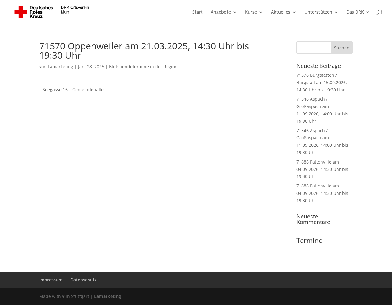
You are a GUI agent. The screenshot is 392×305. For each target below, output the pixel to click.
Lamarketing (60, 66)
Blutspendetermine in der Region (143, 66)
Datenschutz (83, 280)
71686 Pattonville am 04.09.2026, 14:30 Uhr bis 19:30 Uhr (322, 169)
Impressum (50, 280)
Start (197, 12)
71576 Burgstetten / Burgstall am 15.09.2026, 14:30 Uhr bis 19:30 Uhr (321, 82)
